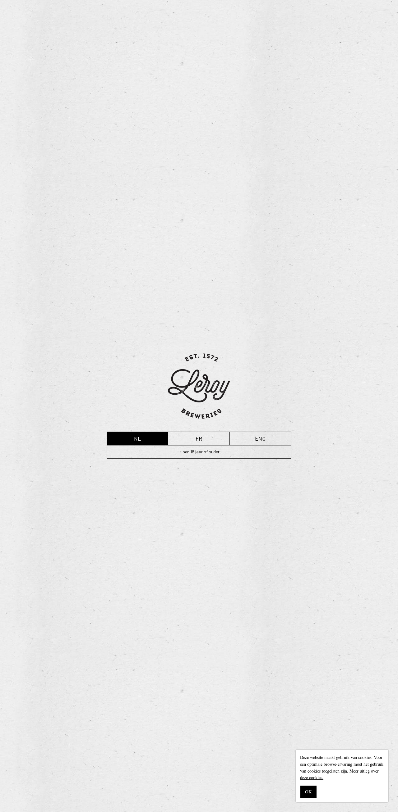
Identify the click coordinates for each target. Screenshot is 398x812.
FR (199, 438)
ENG (260, 438)
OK (308, 791)
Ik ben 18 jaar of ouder (199, 451)
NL (137, 438)
